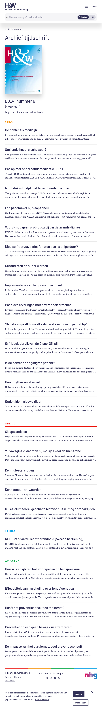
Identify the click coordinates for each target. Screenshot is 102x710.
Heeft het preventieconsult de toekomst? (34, 608)
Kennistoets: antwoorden (23, 490)
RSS (59, 678)
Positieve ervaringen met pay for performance (38, 305)
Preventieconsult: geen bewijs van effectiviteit (38, 627)
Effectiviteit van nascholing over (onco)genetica (39, 588)
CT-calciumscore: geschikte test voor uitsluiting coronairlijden (50, 509)
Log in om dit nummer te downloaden (24, 112)
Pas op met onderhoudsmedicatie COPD (34, 169)
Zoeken (84, 17)
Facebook (55, 678)
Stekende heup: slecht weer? (25, 149)
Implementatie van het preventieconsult (34, 285)
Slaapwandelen (16, 432)
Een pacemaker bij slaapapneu (27, 208)
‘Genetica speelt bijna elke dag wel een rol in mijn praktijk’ (46, 324)
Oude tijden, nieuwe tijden (23, 401)
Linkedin (43, 678)
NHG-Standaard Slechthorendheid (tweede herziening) (44, 539)
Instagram (51, 678)
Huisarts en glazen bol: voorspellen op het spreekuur (42, 569)
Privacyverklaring (13, 677)
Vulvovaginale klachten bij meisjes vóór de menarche (43, 451)
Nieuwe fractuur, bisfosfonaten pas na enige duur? (41, 246)
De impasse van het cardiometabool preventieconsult (43, 646)
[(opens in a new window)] (81, 675)
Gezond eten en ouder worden (26, 266)
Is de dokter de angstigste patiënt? (30, 363)
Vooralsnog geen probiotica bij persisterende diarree (42, 227)
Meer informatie (42, 699)
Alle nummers (15, 29)
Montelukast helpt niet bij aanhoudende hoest (38, 188)
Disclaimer (10, 680)
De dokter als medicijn (21, 130)
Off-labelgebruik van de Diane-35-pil (31, 343)
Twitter (47, 678)
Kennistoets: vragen (19, 470)
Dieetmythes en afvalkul (22, 382)
